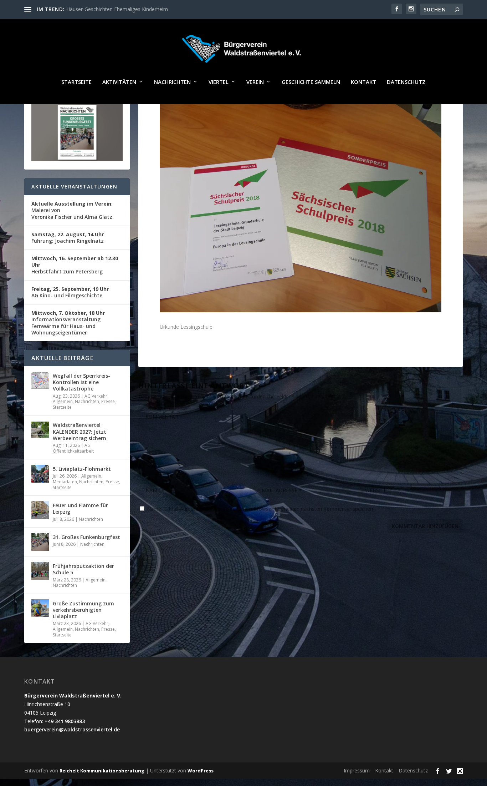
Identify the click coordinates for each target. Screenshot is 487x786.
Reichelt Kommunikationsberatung (102, 770)
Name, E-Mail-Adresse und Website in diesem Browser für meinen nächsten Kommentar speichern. (261, 508)
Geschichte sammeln (311, 82)
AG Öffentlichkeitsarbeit (73, 448)
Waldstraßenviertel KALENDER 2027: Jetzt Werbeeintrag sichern (79, 431)
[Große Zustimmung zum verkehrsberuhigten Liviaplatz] (40, 608)
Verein (255, 82)
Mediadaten (65, 482)
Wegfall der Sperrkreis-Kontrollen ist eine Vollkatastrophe (81, 382)
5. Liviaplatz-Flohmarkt (82, 468)
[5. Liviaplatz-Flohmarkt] (40, 474)
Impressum (357, 770)
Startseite (76, 82)
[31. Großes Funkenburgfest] (40, 542)
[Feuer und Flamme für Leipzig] (40, 510)
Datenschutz (406, 82)
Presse (108, 401)
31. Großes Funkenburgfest (86, 537)
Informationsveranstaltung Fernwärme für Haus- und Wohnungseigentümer (68, 322)
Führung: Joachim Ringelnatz (67, 237)
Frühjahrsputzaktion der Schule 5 (83, 569)
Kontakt (363, 82)
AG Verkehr (95, 396)
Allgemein (63, 401)
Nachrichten (172, 82)
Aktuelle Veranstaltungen (74, 186)
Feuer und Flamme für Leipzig (80, 508)
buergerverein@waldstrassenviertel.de (72, 729)
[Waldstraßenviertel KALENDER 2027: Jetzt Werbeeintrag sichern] (40, 430)
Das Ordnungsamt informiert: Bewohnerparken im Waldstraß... (138, 9)
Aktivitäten (119, 82)
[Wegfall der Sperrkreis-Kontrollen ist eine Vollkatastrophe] (40, 380)
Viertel (219, 82)
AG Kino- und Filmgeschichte (70, 292)
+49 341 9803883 (65, 721)
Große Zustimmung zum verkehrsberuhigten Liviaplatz (83, 610)
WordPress (201, 770)
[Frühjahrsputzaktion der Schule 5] (40, 571)
